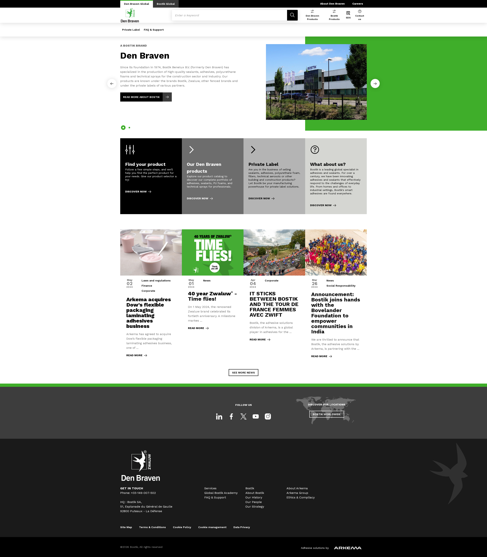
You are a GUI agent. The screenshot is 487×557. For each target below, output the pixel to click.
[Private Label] (274, 176)
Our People (253, 502)
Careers (357, 3)
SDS (348, 17)
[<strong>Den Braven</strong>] (243, 79)
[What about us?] (336, 176)
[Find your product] (151, 176)
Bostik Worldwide (327, 414)
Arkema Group (297, 493)
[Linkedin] (219, 416)
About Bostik (254, 493)
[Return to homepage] (129, 15)
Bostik (249, 488)
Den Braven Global (136, 3)
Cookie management (212, 527)
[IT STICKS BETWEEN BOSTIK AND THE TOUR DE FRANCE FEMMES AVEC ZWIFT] (274, 296)
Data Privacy (241, 527)
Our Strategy (254, 506)
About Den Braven (332, 3)
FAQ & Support (154, 29)
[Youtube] (256, 416)
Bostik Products (334, 17)
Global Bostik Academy (221, 493)
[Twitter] (243, 416)
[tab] (123, 127)
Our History (253, 497)
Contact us (359, 17)
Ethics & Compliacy (300, 497)
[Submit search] (292, 15)
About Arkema (297, 488)
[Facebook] (231, 416)
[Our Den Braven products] (213, 176)
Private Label (131, 29)
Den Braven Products (312, 17)
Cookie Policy (182, 527)
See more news (243, 372)
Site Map (126, 527)
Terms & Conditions (152, 527)
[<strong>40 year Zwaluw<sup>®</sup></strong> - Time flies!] (213, 296)
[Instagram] (268, 416)
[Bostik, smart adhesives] (140, 480)
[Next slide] (375, 83)
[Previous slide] (111, 83)
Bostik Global (166, 3)
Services (210, 488)
